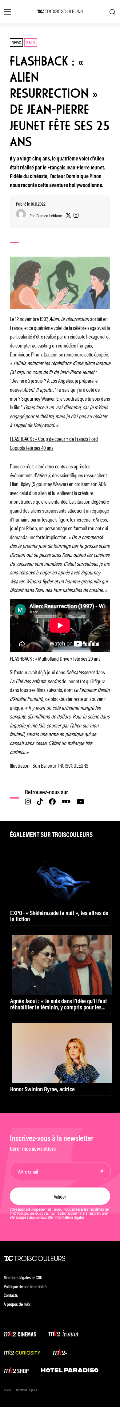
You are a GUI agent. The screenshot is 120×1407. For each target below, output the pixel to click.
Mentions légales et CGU (23, 1278)
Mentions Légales (26, 1390)
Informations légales (69, 1218)
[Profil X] (68, 215)
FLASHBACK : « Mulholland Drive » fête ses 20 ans (55, 658)
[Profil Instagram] (76, 215)
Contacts (11, 1296)
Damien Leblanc (49, 215)
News (16, 42)
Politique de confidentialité (25, 1287)
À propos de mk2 (17, 1305)
